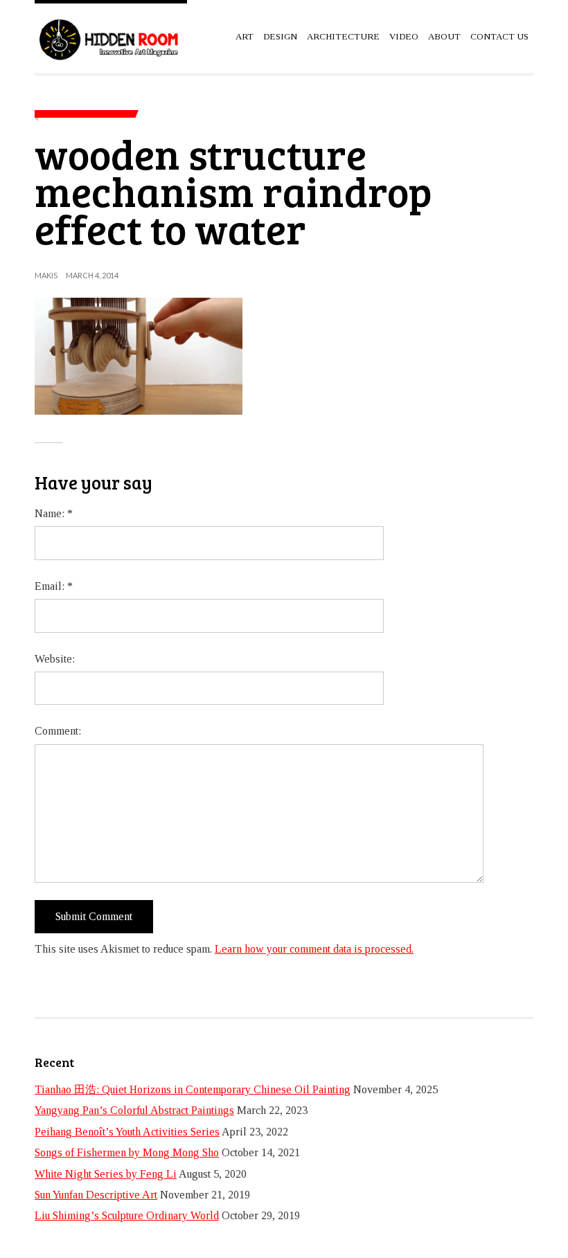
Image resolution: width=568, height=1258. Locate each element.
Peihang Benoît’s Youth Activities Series (127, 1132)
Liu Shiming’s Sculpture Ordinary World (127, 1215)
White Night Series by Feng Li (106, 1174)
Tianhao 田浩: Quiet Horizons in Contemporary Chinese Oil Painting (192, 1089)
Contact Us (499, 36)
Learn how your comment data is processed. (314, 949)
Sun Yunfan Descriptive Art (96, 1195)
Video (403, 36)
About (444, 36)
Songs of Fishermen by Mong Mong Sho (127, 1152)
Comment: (58, 731)
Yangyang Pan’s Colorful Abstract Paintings (134, 1110)
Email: (54, 586)
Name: (54, 513)
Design (280, 36)
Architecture (343, 36)
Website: (55, 659)
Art (245, 36)
